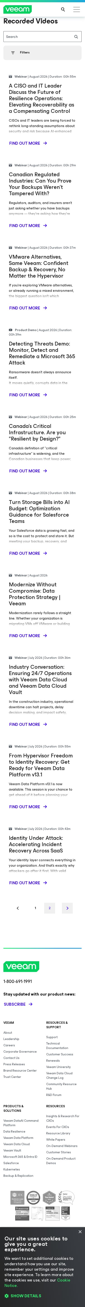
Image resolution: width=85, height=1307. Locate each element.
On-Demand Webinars (62, 1146)
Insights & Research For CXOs (62, 1118)
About (7, 1032)
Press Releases (14, 1064)
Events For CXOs (57, 1127)
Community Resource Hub (61, 1086)
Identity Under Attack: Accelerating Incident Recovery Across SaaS (36, 844)
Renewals (53, 1060)
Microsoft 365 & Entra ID (20, 1156)
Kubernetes (11, 1169)
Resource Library (58, 1133)
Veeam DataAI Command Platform (21, 1123)
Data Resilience (14, 1131)
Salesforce (11, 1163)
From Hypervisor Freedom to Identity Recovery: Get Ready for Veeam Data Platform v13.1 (41, 765)
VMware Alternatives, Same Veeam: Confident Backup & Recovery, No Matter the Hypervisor (38, 266)
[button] (42, 1296)
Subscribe (15, 1004)
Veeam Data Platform (18, 1137)
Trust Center (12, 1076)
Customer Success (59, 1054)
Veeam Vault (12, 1150)
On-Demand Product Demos (60, 1161)
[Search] (63, 9)
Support (52, 1037)
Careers (9, 1045)
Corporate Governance (20, 1051)
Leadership (11, 1039)
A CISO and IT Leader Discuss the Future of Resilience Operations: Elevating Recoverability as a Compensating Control (41, 98)
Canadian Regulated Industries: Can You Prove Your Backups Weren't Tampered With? (40, 184)
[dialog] (42, 1267)
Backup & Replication (18, 1175)
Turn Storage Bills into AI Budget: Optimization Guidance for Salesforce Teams (39, 512)
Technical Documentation (57, 1046)
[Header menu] (77, 9)
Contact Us (11, 1058)
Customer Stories (58, 1152)
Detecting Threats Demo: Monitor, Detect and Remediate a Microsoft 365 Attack (42, 353)
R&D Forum (53, 1095)
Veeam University (58, 1067)
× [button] (80, 1232)
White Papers (55, 1139)
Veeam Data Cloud (16, 1144)
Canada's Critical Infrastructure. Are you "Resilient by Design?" (37, 432)
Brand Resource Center (20, 1070)
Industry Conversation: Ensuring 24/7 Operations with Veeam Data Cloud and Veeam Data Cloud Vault (40, 679)
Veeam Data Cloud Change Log (59, 1075)
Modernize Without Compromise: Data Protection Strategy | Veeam (34, 594)
